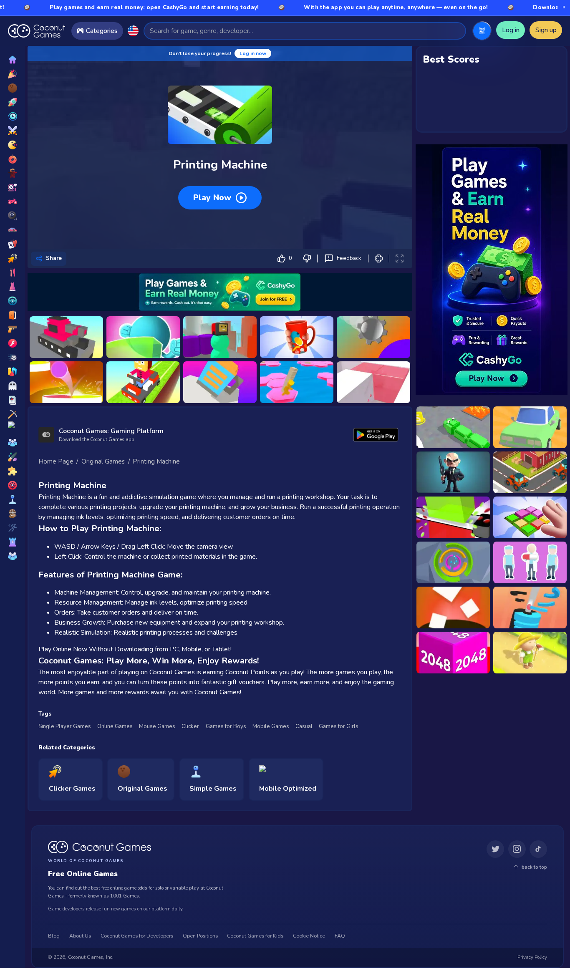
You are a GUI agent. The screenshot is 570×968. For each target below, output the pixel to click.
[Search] (456, 31)
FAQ (340, 936)
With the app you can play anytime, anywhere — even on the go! (344, 7)
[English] (133, 30)
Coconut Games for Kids (255, 936)
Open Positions (200, 936)
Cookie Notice (309, 936)
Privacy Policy (532, 957)
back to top (534, 867)
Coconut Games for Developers (137, 936)
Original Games (103, 461)
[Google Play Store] (376, 435)
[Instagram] (517, 849)
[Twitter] (495, 849)
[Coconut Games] (99, 847)
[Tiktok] (538, 849)
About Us (80, 936)
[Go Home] (36, 31)
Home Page (55, 461)
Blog (54, 936)
